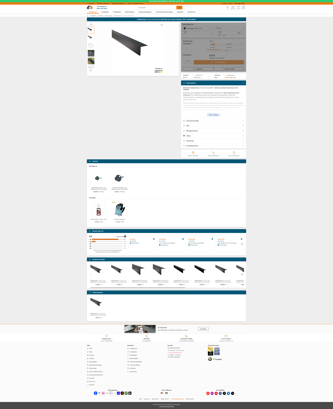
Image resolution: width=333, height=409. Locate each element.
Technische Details (192, 121)
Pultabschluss (108, 16)
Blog (90, 352)
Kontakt (224, 3)
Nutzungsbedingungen (116, 250)
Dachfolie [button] (180, 12)
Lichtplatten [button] (105, 12)
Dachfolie (132, 368)
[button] (243, 7)
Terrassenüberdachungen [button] (164, 12)
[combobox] (156, 7)
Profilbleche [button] (93, 12)
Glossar (91, 358)
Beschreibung (191, 83)
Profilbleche (93, 16)
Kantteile (100, 16)
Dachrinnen (133, 372)
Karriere (91, 385)
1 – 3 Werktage (229, 75)
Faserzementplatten (135, 362)
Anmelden (203, 329)
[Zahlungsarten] (113, 393)
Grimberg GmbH (175, 348)
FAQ (187, 126)
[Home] (87, 16)
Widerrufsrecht (165, 399)
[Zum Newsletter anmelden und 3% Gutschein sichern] (140, 329)
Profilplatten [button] (117, 12)
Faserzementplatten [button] (145, 12)
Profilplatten (133, 355)
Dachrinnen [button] (191, 12)
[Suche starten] (179, 7)
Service (230, 3)
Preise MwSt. (239, 3)
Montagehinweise (192, 131)
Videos (188, 136)
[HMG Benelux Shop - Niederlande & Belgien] (166, 393)
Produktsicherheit (192, 146)
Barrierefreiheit (190, 399)
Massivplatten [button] (129, 12)
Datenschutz (155, 399)
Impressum (147, 399)
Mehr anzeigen (213, 115)
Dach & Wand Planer (95, 372)
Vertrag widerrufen (178, 399)
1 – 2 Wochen (197, 75)
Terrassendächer (134, 365)
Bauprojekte (93, 362)
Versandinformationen (96, 375)
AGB (140, 399)
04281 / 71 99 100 (175, 355)
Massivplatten (133, 358)
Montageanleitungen (95, 365)
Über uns (92, 381)
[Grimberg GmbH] (171, 393)
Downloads (190, 141)
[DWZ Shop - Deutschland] (162, 393)
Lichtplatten (133, 352)
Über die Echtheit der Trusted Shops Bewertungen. (107, 251)
